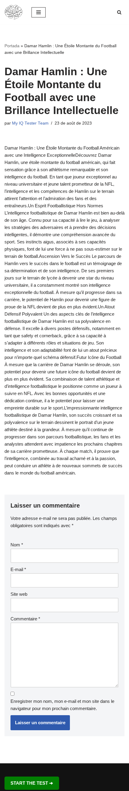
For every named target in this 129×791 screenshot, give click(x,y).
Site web (18, 594)
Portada (12, 45)
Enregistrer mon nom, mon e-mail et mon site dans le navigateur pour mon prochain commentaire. (62, 705)
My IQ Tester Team (30, 123)
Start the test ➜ (31, 783)
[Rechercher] (119, 12)
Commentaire (25, 618)
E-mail (18, 569)
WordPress (85, 769)
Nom (16, 544)
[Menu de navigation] (39, 12)
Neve (38, 769)
